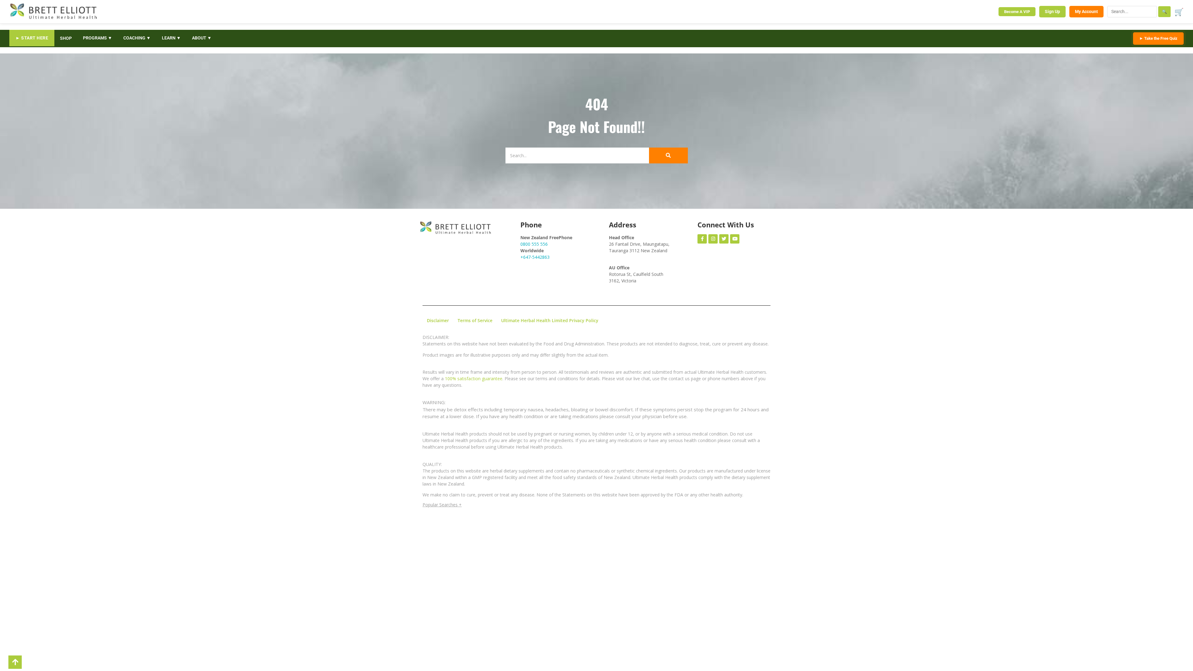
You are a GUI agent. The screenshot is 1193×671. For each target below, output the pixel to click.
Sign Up (1052, 11)
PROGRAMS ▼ (97, 37)
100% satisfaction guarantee (473, 378)
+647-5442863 (535, 257)
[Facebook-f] (702, 239)
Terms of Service (475, 320)
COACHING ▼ (137, 37)
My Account (1086, 11)
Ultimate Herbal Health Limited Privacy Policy (549, 320)
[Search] (668, 155)
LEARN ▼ (171, 37)
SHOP (66, 38)
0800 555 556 (534, 244)
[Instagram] (713, 239)
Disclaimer (438, 320)
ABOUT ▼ (202, 37)
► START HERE (32, 37)
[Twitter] (724, 239)
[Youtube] (734, 239)
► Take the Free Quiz (1158, 38)
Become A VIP (1017, 11)
